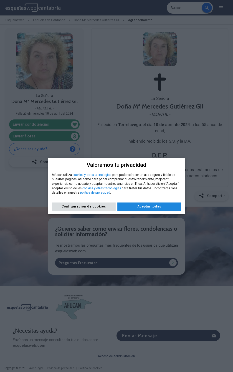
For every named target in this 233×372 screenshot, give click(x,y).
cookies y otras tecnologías (92, 175)
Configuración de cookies (84, 206)
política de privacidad (95, 192)
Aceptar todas (149, 206)
